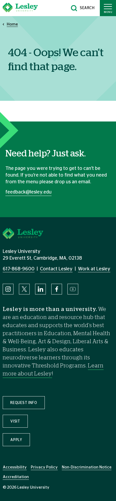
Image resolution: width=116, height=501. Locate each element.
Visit (15, 421)
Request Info (23, 403)
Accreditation (16, 477)
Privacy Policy (44, 467)
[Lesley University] (20, 8)
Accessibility (15, 467)
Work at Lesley (94, 269)
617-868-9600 (19, 269)
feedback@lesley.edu (28, 192)
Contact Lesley (56, 269)
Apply (16, 440)
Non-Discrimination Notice (86, 467)
